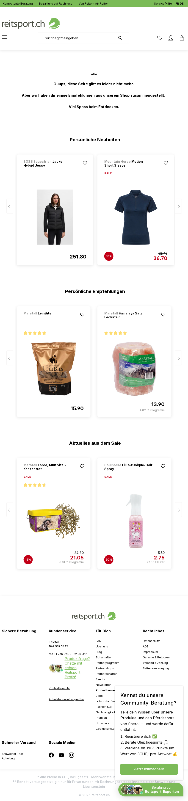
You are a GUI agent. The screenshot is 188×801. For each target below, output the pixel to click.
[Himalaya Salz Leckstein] (134, 369)
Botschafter (104, 657)
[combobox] (77, 37)
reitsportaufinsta (107, 701)
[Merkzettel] (159, 38)
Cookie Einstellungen (110, 728)
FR (177, 3)
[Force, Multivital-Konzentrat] (53, 521)
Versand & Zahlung (155, 663)
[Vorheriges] (9, 206)
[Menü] (7, 37)
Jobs (99, 695)
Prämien (101, 717)
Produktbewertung (108, 690)
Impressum (150, 652)
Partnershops (105, 668)
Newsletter (103, 685)
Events (100, 679)
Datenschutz (151, 641)
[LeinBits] (47, 319)
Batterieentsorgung (156, 668)
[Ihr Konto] (170, 38)
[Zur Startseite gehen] (31, 23)
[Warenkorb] (180, 38)
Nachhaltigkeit (105, 712)
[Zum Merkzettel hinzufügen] (85, 162)
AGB (146, 646)
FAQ (98, 641)
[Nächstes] (178, 206)
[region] (94, 208)
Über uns (102, 646)
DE (182, 3)
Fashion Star (104, 706)
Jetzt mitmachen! (149, 769)
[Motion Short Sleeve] (135, 217)
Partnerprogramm (107, 663)
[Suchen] (122, 37)
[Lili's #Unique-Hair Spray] (134, 521)
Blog (99, 652)
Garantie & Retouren (156, 657)
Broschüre (103, 723)
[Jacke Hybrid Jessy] (54, 217)
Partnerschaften (106, 674)
